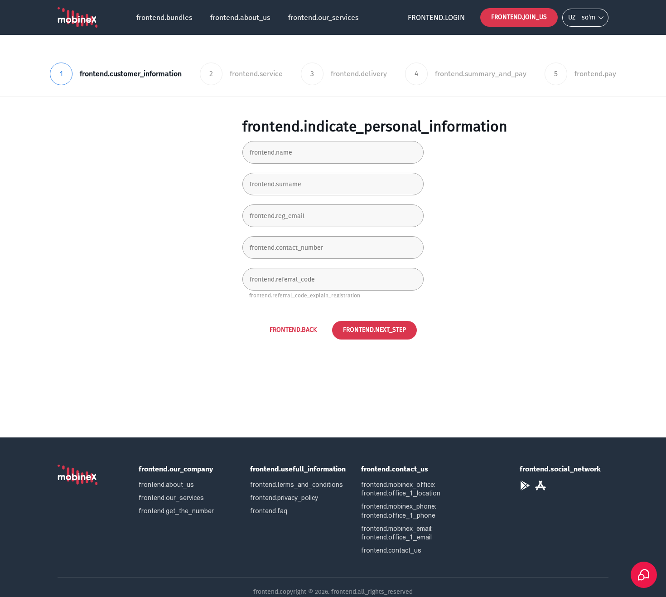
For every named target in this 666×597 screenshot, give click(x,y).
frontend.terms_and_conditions (296, 484)
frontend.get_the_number (176, 510)
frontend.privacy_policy (284, 497)
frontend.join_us (519, 17)
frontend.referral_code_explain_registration (304, 295)
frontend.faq (268, 510)
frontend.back (293, 330)
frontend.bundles (164, 17)
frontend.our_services (323, 17)
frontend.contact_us (391, 550)
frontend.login (436, 17)
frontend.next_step (374, 330)
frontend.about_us (240, 17)
